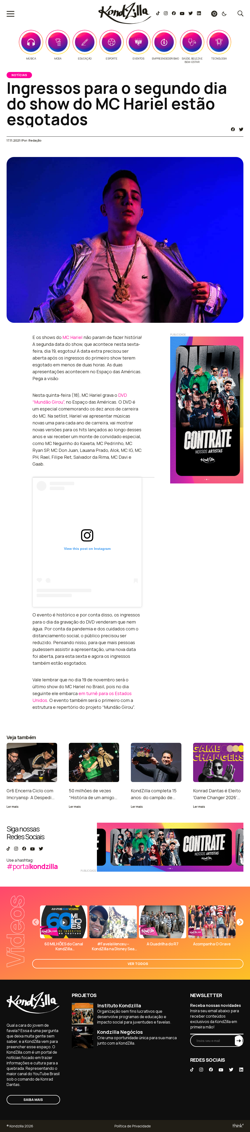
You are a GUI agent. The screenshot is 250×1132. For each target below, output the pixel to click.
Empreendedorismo (165, 58)
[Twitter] (190, 13)
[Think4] (237, 1126)
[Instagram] (166, 13)
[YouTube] (182, 13)
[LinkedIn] (199, 13)
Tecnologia (219, 58)
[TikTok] (158, 13)
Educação (85, 58)
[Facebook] (174, 13)
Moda (57, 58)
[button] (240, 922)
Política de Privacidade (133, 1126)
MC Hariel (72, 337)
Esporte (111, 58)
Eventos (138, 58)
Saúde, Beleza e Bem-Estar (192, 60)
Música (31, 58)
